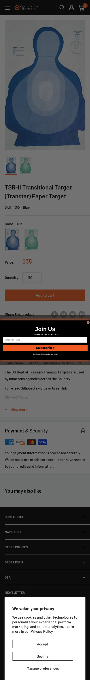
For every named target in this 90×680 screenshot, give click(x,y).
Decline (42, 656)
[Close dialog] (88, 322)
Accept (42, 644)
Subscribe (45, 347)
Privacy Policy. (42, 631)
